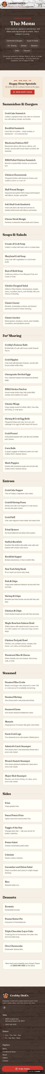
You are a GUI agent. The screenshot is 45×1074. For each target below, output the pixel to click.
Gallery (5, 1058)
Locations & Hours (9, 1052)
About (5, 1055)
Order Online (24, 1069)
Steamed (34, 46)
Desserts (27, 51)
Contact (5, 1061)
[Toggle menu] (41, 4)
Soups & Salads (32, 41)
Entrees (23, 46)
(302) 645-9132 (19, 965)
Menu (5, 1049)
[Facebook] (4, 1007)
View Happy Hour (24, 92)
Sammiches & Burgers (14, 41)
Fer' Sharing (12, 46)
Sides (17, 51)
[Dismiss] (42, 1071)
